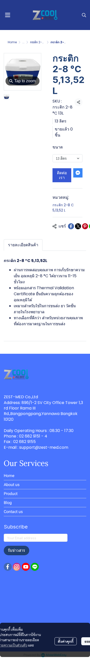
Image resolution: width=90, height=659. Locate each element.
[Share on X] (78, 226)
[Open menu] (7, 15)
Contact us (13, 511)
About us (12, 484)
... (23, 42)
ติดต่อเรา (62, 175)
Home (12, 42)
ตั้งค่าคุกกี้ (66, 641)
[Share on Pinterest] (85, 226)
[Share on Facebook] (71, 226)
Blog (8, 502)
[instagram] (17, 567)
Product (11, 493)
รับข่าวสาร (16, 550)
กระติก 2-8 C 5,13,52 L (45, 42)
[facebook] (8, 567)
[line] (35, 567)
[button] (84, 15)
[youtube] (26, 567)
